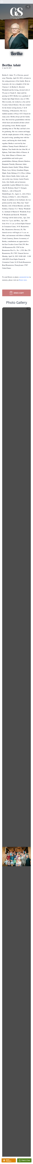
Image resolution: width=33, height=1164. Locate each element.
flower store (23, 280)
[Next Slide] (29, 856)
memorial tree (24, 277)
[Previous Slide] (4, 856)
